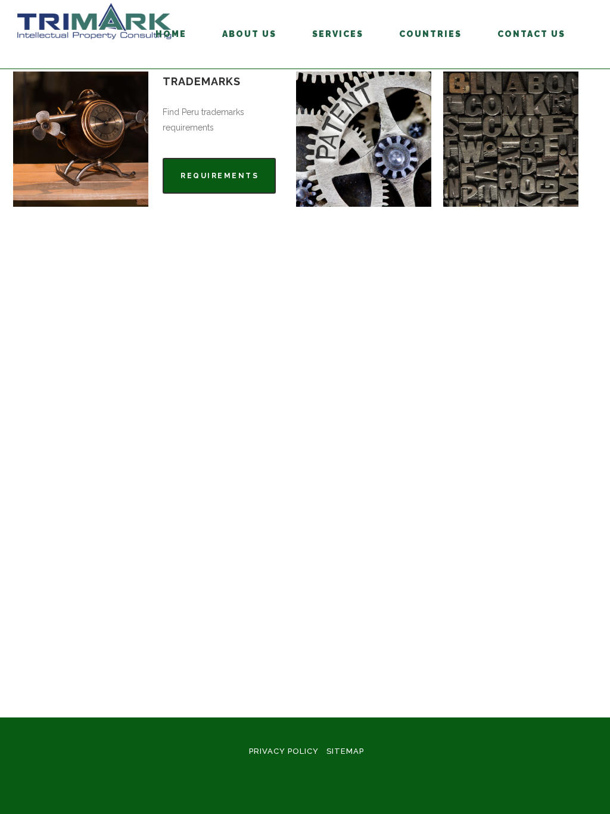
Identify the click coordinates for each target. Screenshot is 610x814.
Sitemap (345, 751)
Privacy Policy (284, 751)
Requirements (219, 176)
